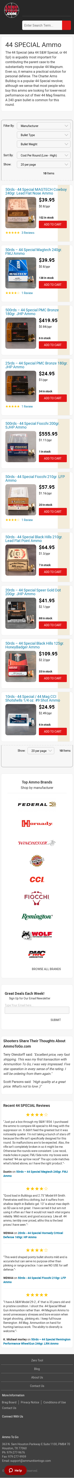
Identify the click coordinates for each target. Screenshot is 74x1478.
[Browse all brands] (66, 969)
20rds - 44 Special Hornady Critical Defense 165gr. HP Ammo (33, 1235)
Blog (37, 1369)
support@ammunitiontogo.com (30, 1461)
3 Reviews (28, 233)
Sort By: (8, 155)
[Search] (66, 25)
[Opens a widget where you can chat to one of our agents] (15, 1471)
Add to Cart (52, 224)
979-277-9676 (16, 1452)
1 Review (27, 293)
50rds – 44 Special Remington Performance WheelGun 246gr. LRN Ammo (37, 1341)
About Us (37, 1377)
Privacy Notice (30, 1402)
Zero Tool (37, 1360)
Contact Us (37, 1386)
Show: (7, 164)
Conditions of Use (54, 1402)
